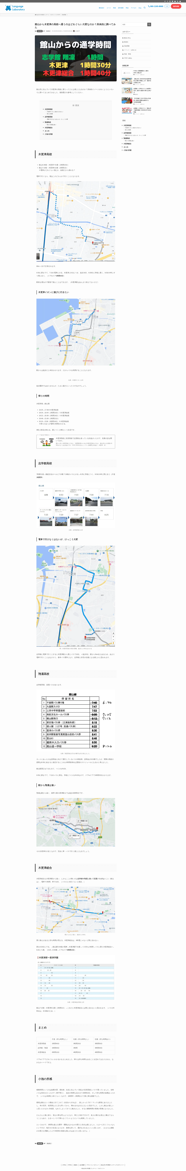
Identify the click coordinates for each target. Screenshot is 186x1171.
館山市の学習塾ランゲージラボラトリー (112, 1165)
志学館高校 (49, 117)
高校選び (48, 31)
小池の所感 (49, 134)
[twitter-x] (167, 1)
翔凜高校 (48, 122)
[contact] (180, 1)
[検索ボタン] (144, 8)
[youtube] (175, 1)
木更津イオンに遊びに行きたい (55, 111)
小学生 (64, 1165)
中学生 (70, 1165)
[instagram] (170, 1)
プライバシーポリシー (93, 1165)
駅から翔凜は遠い (51, 124)
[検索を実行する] (149, 24)
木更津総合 (49, 127)
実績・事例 (127, 54)
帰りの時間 (50, 114)
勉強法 (126, 42)
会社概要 (82, 1165)
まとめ (47, 131)
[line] (172, 1)
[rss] (177, 1)
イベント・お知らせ (130, 50)
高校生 (76, 1165)
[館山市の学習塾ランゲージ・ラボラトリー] (15, 8)
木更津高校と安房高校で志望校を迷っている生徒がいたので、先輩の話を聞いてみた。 (84, 439)
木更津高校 (49, 109)
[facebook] (165, 1)
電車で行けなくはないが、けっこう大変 (57, 119)
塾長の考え (127, 38)
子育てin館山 (128, 58)
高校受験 (40, 31)
